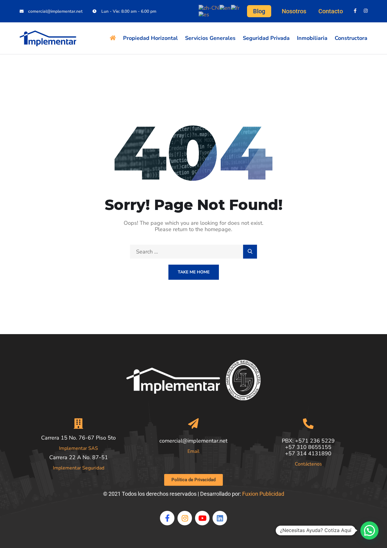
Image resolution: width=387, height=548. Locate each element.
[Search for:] (193, 251)
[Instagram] (365, 10)
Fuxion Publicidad (263, 494)
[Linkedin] (220, 518)
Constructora (351, 38)
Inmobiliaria (312, 38)
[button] (369, 530)
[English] (225, 7)
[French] (235, 7)
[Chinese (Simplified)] (209, 7)
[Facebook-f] (355, 10)
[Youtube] (202, 518)
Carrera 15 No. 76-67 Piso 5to (78, 437)
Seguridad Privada (266, 38)
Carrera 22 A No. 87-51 (78, 457)
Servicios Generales (210, 38)
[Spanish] (204, 14)
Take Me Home (194, 272)
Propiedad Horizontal (150, 38)
